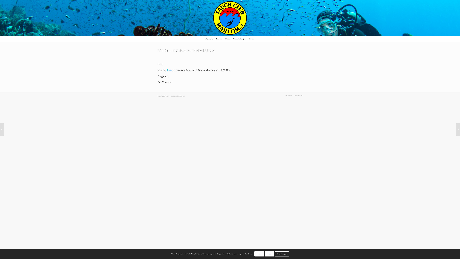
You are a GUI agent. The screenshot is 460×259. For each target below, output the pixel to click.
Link (169, 70)
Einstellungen (282, 254)
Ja (259, 254)
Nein (269, 254)
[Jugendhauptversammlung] (2, 129)
